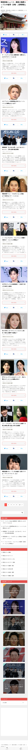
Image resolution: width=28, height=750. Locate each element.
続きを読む (14, 73)
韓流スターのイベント (8, 555)
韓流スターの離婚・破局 (8, 575)
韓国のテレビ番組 (7, 552)
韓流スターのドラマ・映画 (8, 153)
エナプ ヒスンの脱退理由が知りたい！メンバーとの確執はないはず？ (14, 591)
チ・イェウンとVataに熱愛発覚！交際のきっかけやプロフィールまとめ (14, 607)
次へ (20, 504)
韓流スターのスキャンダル (8, 107)
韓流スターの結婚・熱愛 (7, 60)
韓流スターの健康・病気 (8, 565)
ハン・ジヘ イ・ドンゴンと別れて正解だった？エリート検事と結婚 (14, 623)
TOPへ (21, 748)
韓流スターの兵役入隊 (8, 569)
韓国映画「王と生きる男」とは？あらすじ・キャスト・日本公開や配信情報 (14, 670)
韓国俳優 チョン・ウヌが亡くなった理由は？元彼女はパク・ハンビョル (14, 639)
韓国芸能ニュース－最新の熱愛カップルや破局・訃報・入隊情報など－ (13, 4)
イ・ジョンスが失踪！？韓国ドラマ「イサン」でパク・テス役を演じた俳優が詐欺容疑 (14, 686)
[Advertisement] (14, 722)
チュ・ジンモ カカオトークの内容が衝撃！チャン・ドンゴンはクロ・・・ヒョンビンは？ (14, 655)
